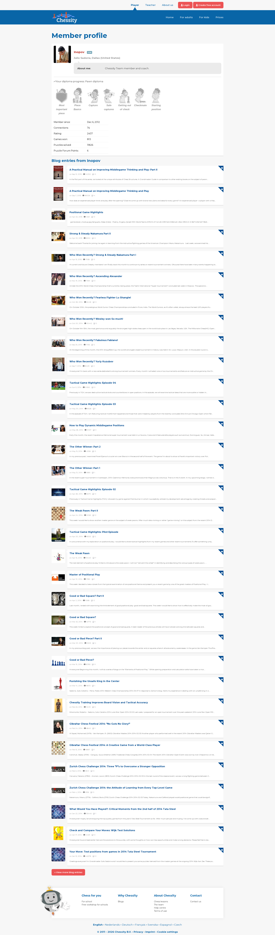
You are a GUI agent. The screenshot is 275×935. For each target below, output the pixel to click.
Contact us (195, 901)
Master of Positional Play (84, 574)
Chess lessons (161, 901)
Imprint (150, 931)
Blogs (121, 901)
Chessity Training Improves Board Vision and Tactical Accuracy (108, 702)
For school (87, 901)
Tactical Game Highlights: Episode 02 (92, 489)
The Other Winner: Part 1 (84, 468)
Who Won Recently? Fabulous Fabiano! (93, 340)
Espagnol (166, 924)
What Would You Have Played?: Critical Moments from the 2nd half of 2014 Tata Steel (122, 809)
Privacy (138, 931)
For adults (186, 17)
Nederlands (112, 924)
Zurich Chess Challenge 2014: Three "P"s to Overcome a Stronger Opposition (117, 766)
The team (159, 904)
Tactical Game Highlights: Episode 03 (92, 404)
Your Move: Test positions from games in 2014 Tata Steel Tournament (112, 851)
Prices (219, 17)
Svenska (153, 924)
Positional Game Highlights (86, 212)
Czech (178, 924)
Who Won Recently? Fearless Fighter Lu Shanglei (100, 297)
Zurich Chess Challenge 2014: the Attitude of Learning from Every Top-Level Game (120, 787)
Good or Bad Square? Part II (86, 596)
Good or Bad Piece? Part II (85, 638)
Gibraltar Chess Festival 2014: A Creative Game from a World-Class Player (114, 745)
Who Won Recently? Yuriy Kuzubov (91, 361)
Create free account (209, 5)
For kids (204, 17)
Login (186, 5)
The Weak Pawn (79, 553)
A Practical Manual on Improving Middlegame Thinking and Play (109, 191)
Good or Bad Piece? (81, 660)
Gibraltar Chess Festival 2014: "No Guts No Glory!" (99, 723)
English (98, 924)
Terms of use (160, 911)
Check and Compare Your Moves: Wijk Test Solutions (102, 830)
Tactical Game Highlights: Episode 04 (92, 382)
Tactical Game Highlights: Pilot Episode (93, 532)
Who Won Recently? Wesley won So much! (96, 319)
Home (170, 17)
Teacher (150, 5)
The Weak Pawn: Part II (83, 510)
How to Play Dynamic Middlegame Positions (96, 425)
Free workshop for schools (95, 904)
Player (135, 5)
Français (140, 924)
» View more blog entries (68, 872)
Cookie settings (167, 931)
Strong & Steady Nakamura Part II (90, 233)
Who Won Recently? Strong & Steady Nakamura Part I (102, 255)
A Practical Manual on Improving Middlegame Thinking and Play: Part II (113, 169)
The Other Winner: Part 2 (85, 446)
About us (167, 5)
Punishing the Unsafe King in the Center (94, 681)
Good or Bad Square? (82, 617)
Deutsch (127, 924)
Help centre (160, 908)
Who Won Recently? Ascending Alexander (95, 276)
